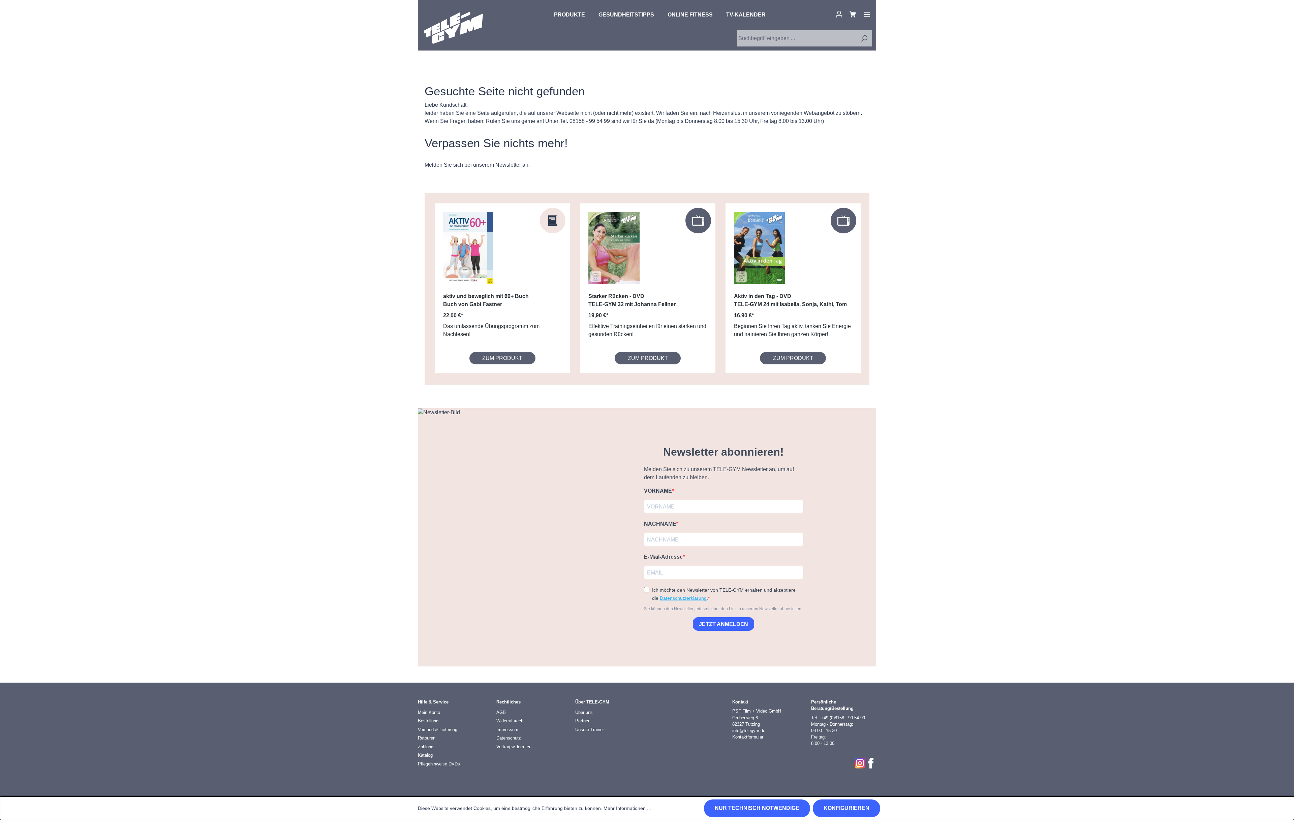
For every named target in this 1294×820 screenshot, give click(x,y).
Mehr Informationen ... (627, 808)
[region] (647, 289)
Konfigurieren (846, 808)
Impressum (507, 729)
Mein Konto (429, 712)
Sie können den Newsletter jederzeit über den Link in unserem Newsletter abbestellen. (723, 608)
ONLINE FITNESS (690, 15)
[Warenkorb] (853, 14)
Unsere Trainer (589, 729)
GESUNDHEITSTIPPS (626, 15)
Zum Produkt (502, 358)
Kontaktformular (747, 737)
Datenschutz (508, 738)
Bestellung (428, 720)
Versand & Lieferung (437, 729)
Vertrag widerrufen (513, 746)
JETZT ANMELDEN (723, 624)
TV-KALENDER (746, 15)
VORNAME (658, 491)
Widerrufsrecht (510, 720)
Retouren (426, 738)
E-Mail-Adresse (663, 557)
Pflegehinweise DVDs (439, 763)
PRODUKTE (569, 15)
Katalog (425, 755)
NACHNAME (660, 524)
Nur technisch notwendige (757, 808)
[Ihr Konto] (839, 14)
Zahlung (425, 746)
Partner (582, 720)
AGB (501, 712)
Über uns (584, 712)
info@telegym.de (748, 730)
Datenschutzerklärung (683, 598)
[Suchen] (864, 38)
